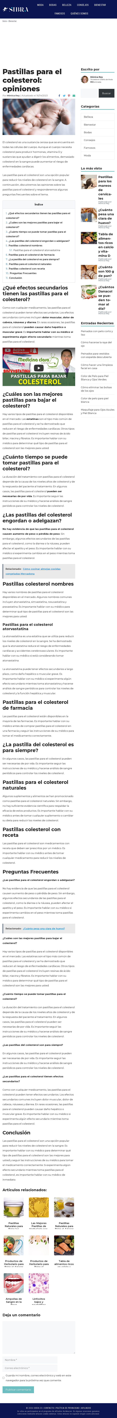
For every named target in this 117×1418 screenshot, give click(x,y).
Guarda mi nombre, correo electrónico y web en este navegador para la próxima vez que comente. (38, 1378)
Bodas (53, 4)
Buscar (106, 93)
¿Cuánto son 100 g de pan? (106, 271)
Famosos (60, 13)
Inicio (5, 21)
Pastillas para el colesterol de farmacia (30, 254)
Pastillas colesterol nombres (24, 245)
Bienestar (100, 4)
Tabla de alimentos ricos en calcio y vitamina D (106, 245)
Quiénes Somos (79, 13)
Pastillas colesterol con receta (25, 268)
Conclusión (14, 277)
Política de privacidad (67, 1408)
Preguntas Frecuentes (21, 273)
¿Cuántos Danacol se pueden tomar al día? (106, 298)
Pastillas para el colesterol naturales (29, 264)
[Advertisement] (58, 46)
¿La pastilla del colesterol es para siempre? (33, 259)
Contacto (49, 1408)
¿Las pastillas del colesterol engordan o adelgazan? (38, 241)
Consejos (83, 4)
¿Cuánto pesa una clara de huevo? (106, 216)
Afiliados (86, 1408)
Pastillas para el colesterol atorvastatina (34, 250)
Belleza (66, 4)
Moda (40, 4)
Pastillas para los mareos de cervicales (105, 187)
